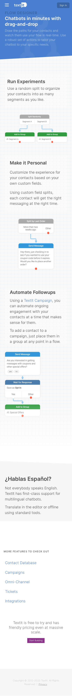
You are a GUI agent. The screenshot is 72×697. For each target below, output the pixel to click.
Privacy (43, 684)
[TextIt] (20, 5)
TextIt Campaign (38, 300)
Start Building (36, 640)
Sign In (63, 5)
